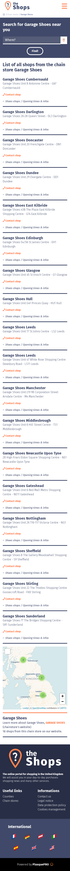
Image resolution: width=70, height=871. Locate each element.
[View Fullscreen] (7, 651)
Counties (8, 796)
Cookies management (51, 809)
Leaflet (26, 707)
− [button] (62, 701)
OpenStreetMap (39, 707)
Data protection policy (52, 805)
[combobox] (31, 40)
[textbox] (31, 40)
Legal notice (45, 800)
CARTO (62, 707)
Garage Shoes (55, 722)
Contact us (44, 796)
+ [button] (62, 696)
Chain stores (10, 800)
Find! (35, 51)
